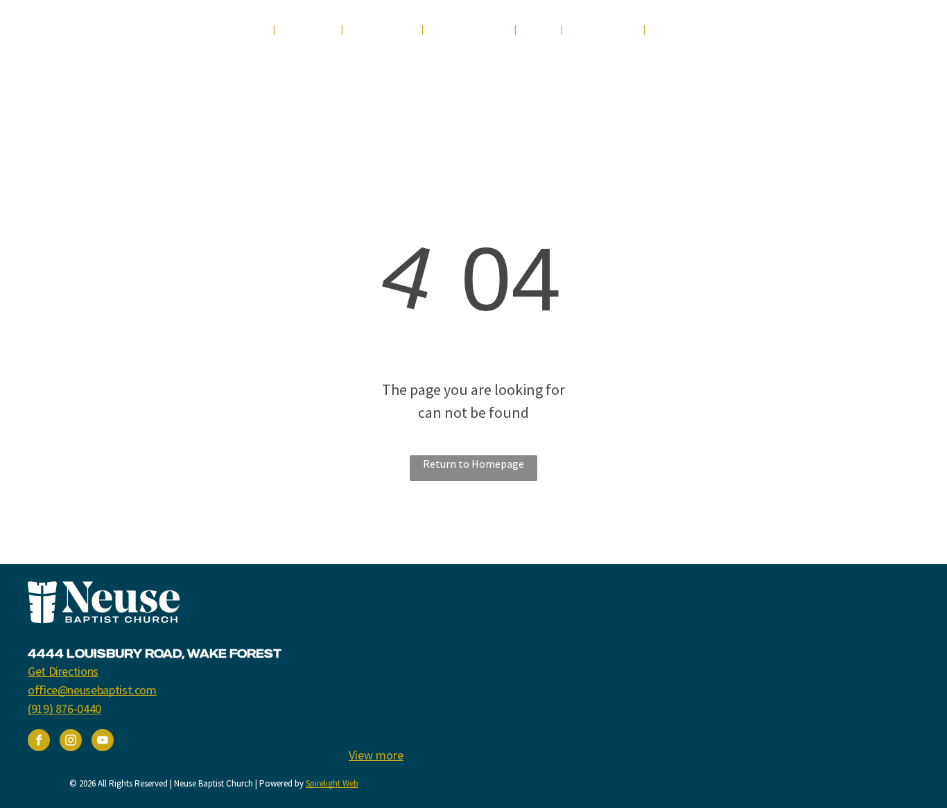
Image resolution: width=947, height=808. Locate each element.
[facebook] (808, 32)
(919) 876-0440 (64, 709)
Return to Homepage (473, 464)
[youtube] (833, 32)
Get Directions (63, 671)
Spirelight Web (332, 783)
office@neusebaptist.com (92, 690)
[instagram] (859, 32)
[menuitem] (249, 29)
